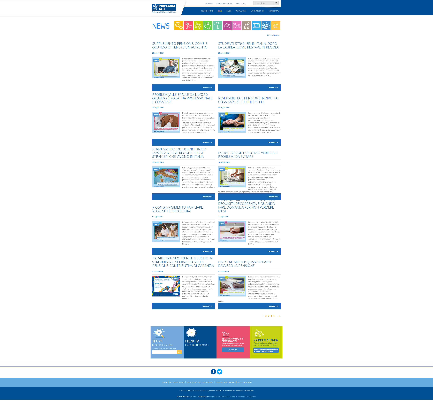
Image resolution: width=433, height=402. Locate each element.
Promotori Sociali (224, 3)
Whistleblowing (244, 382)
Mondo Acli (241, 3)
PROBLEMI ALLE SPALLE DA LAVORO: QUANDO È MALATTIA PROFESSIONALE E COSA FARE (182, 98)
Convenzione (207, 382)
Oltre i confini (266, 25)
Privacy (232, 382)
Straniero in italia (256, 25)
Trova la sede (241, 11)
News (220, 11)
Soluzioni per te (207, 11)
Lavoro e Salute (188, 25)
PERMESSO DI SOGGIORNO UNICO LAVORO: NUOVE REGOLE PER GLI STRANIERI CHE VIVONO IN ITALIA (179, 153)
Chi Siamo (209, 3)
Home (270, 35)
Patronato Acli (164, 8)
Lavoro (178, 25)
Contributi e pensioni (198, 25)
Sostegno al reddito (217, 25)
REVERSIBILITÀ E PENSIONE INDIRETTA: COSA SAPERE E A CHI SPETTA (248, 100)
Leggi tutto (208, 88)
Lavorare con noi (257, 11)
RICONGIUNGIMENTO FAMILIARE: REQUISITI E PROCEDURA (178, 209)
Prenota (197, 342)
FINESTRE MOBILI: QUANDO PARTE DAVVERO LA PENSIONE (245, 264)
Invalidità (227, 25)
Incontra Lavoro (176, 382)
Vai (179, 352)
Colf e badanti (246, 25)
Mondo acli (275, 25)
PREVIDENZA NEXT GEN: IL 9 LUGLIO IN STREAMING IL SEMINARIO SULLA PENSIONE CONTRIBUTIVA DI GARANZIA (183, 262)
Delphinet (193, 396)
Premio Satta (274, 11)
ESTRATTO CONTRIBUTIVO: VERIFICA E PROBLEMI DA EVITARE (247, 155)
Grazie (228, 11)
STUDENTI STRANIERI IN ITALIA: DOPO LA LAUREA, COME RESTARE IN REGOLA (248, 45)
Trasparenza (221, 382)
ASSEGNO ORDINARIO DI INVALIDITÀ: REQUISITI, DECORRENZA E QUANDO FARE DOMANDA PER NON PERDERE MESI (246, 205)
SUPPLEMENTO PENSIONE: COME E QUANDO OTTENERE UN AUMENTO (179, 45)
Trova (162, 342)
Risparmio (207, 25)
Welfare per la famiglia (236, 25)
